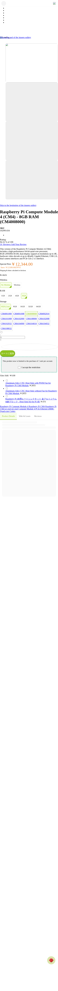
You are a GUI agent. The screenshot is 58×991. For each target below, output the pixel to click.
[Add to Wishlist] (29, 347)
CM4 (2, 409)
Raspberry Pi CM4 (37, 406)
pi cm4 (8, 409)
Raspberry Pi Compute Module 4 (14, 406)
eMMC (51, 409)
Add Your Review (19, 244)
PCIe (37, 409)
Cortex (12, 411)
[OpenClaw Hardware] (51, 960)
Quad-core (5, 411)
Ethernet (44, 409)
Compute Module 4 (26, 409)
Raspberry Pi (50, 406)
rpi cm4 (14, 409)
